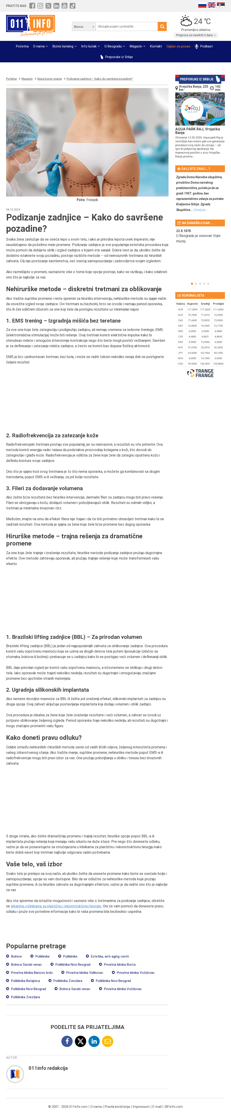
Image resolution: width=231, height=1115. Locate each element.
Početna (22, 46)
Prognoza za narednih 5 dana (194, 35)
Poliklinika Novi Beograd (72, 965)
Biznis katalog (63, 46)
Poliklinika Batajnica (25, 981)
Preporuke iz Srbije (118, 57)
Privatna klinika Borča (119, 965)
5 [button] (208, 284)
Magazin (136, 46)
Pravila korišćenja (117, 1106)
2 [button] (196, 284)
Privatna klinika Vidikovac (84, 973)
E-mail (157, 1106)
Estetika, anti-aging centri (109, 956)
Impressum (141, 1106)
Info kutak (89, 46)
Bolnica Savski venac (26, 965)
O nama (39, 46)
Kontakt (156, 46)
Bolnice (16, 956)
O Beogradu (113, 46)
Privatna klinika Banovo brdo (31, 973)
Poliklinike (42, 956)
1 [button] (192, 284)
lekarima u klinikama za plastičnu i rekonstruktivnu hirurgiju (56, 906)
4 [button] (204, 284)
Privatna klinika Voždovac (135, 973)
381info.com (173, 1106)
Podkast (206, 46)
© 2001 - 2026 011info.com (68, 1106)
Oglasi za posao (178, 46)
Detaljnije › (200, 210)
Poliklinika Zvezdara (67, 981)
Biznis (78, 26)
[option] (200, 239)
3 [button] (200, 284)
